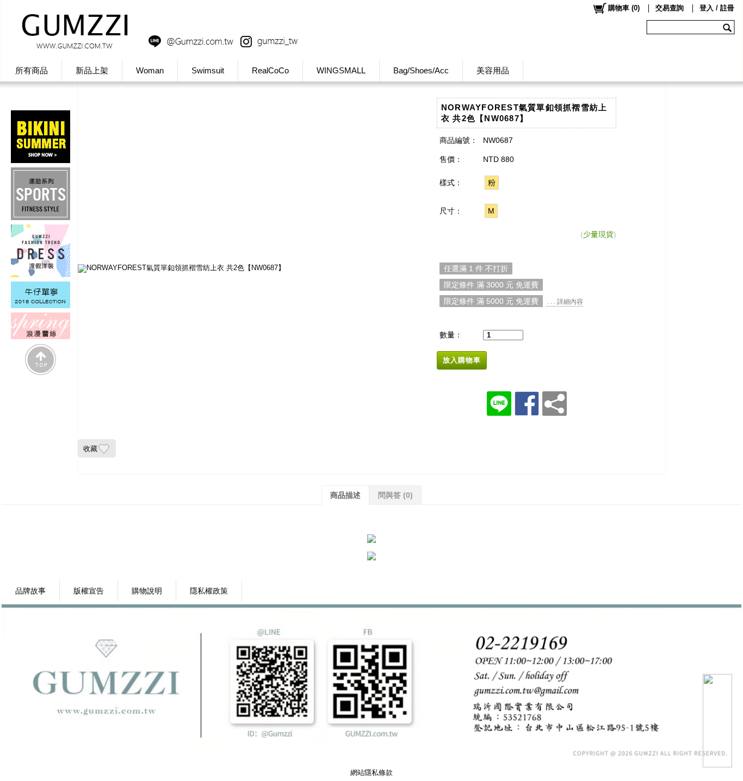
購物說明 (147, 590)
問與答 (395, 495)
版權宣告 (88, 590)
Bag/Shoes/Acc (421, 70)
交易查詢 (669, 8)
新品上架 (92, 70)
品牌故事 (30, 590)
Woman (150, 70)
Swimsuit (207, 70)
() (624, 8)
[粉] (491, 182)
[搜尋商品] (728, 27)
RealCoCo (270, 70)
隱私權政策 (209, 590)
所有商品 (31, 70)
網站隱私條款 (371, 772)
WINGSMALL (341, 70)
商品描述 (345, 495)
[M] (491, 210)
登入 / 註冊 (716, 8)
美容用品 (492, 70)
